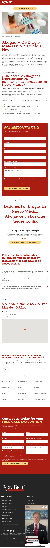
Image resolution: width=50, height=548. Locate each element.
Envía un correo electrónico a (11, 148)
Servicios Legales (9, 36)
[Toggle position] (43, 507)
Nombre (6, 136)
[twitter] (5, 531)
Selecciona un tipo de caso (10, 161)
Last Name (7, 142)
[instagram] (11, 531)
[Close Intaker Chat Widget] (46, 507)
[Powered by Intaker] (39, 545)
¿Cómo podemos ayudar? (10, 167)
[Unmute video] (27, 507)
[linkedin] (13, 531)
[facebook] (2, 531)
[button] (22, 238)
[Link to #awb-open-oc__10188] (45, 2)
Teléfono (6, 155)
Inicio (3, 36)
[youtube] (8, 531)
